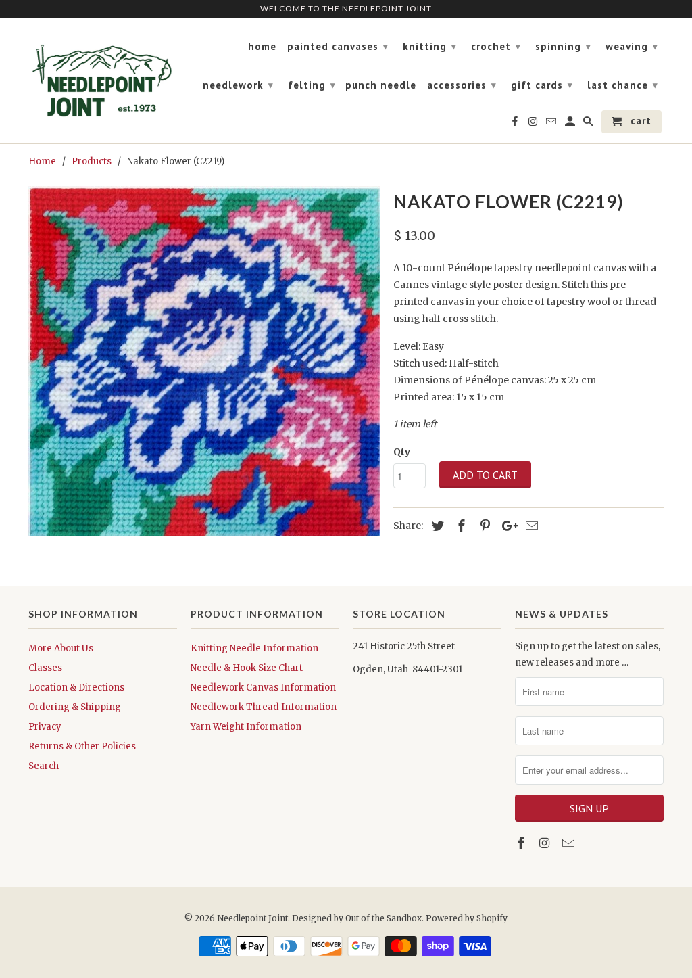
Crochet (496, 46)
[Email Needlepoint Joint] (569, 843)
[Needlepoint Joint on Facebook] (522, 843)
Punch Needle (380, 85)
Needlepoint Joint (252, 918)
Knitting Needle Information (254, 648)
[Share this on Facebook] (459, 526)
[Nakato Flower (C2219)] (204, 361)
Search (43, 766)
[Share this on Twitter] (436, 526)
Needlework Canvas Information (263, 687)
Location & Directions (76, 687)
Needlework (238, 84)
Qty (401, 452)
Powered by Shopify (467, 918)
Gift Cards (542, 84)
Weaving (632, 46)
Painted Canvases (338, 46)
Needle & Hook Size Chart (247, 668)
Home (262, 47)
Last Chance (622, 84)
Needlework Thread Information (264, 707)
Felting (312, 84)
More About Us (60, 648)
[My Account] (571, 124)
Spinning (563, 46)
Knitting (430, 46)
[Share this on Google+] (506, 526)
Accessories (462, 84)
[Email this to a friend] (530, 526)
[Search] (589, 124)
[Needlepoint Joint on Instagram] (546, 843)
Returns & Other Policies (82, 746)
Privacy (44, 726)
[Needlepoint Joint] (102, 75)
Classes (45, 668)
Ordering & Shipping (74, 707)
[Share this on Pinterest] (483, 526)
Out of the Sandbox (383, 918)
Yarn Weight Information (246, 726)
